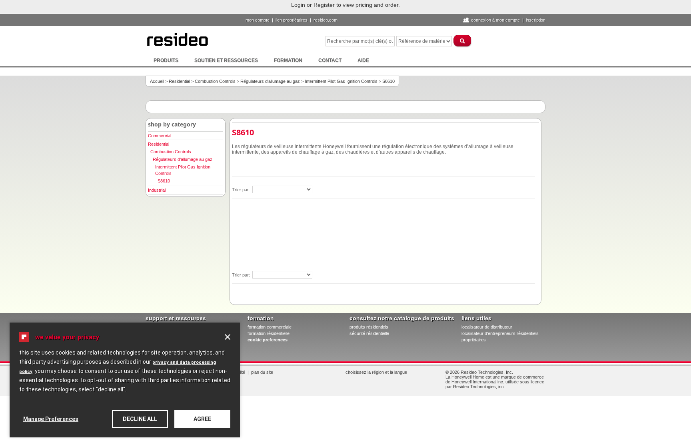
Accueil (157, 81)
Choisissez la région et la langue (376, 372)
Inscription (535, 20)
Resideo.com (326, 20)
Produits (166, 60)
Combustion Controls (215, 81)
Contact (330, 60)
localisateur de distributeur (486, 327)
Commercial (159, 135)
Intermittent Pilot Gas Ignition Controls (341, 81)
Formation (288, 60)
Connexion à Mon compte (495, 20)
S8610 (164, 180)
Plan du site (262, 372)
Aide (363, 60)
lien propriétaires (292, 20)
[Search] (462, 41)
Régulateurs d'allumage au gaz (270, 81)
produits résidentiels (368, 327)
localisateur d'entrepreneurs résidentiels (500, 333)
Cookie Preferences (268, 339)
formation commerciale (270, 327)
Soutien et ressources (226, 60)
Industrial (157, 190)
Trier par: (241, 189)
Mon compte (258, 20)
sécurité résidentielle (369, 333)
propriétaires (473, 339)
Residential (179, 81)
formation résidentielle (269, 333)
